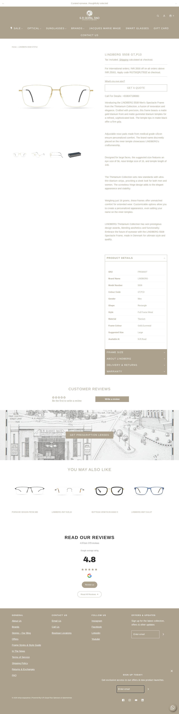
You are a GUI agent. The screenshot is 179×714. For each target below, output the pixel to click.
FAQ (14, 675)
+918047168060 (131, 96)
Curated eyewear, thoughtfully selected (89, 3)
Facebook (97, 627)
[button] (19, 155)
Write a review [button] (112, 399)
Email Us (56, 621)
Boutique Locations (62, 633)
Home (14, 47)
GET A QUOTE (136, 88)
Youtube (96, 639)
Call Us (55, 627)
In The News (18, 651)
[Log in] (164, 16)
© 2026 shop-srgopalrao (21, 698)
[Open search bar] (157, 15)
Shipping (123, 59)
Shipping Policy (20, 663)
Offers (15, 639)
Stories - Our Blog (21, 633)
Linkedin (96, 633)
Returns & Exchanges (23, 669)
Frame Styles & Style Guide (26, 645)
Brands (15, 627)
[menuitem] (16, 28)
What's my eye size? (115, 81)
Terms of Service (21, 657)
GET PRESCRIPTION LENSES (89, 435)
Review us (89, 585)
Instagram (97, 621)
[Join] (163, 634)
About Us (17, 621)
